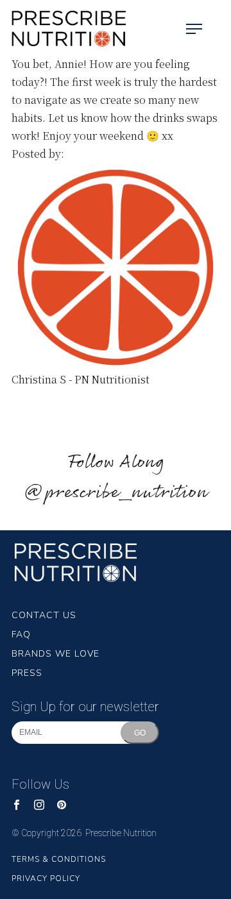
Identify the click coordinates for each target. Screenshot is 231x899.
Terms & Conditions (59, 859)
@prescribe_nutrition (115, 493)
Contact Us (44, 615)
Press (27, 673)
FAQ (21, 634)
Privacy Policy (46, 878)
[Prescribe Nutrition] (64, 29)
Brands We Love (55, 654)
